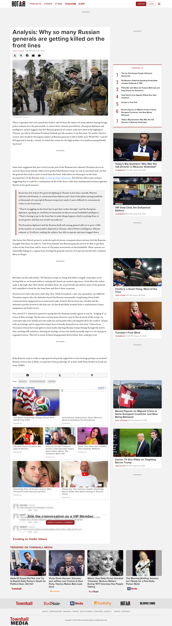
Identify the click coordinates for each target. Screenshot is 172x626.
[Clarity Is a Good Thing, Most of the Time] (137, 272)
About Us (45, 611)
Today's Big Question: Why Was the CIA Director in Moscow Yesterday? (136, 165)
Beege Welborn (121, 420)
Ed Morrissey (120, 170)
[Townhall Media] (19, 621)
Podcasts (35, 4)
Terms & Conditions (86, 611)
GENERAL (22, 381)
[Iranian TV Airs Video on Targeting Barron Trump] (137, 442)
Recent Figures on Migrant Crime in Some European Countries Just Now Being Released (138, 112)
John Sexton (120, 466)
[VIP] (82, 4)
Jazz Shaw (18, 51)
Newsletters (67, 611)
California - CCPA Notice (122, 611)
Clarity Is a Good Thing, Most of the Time (136, 290)
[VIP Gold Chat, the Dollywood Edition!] (137, 190)
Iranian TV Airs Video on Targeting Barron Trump (135, 461)
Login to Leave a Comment (60, 522)
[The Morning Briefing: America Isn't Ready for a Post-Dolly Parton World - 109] (144, 563)
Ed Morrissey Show (56, 611)
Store (58, 4)
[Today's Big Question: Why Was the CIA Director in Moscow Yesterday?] (137, 147)
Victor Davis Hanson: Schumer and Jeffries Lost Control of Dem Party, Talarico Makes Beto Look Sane (66, 582)
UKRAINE (51, 381)
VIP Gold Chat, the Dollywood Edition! (132, 209)
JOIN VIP (141, 4)
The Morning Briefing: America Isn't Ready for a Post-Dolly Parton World (142, 581)
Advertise (75, 611)
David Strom (120, 295)
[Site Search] (159, 4)
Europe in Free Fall (129, 102)
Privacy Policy (98, 611)
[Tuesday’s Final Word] (137, 316)
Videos (48, 4)
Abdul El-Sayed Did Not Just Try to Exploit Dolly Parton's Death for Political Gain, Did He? (28, 581)
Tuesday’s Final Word (127, 332)
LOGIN (151, 4)
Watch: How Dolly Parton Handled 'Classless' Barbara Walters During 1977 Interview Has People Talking (105, 582)
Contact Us (107, 611)
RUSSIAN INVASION (37, 381)
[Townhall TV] (71, 4)
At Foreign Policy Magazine (58, 177)
